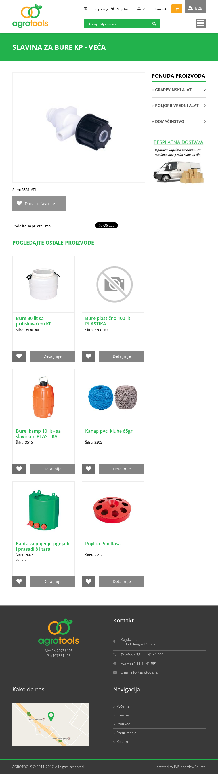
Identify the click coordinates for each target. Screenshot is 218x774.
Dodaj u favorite (40, 203)
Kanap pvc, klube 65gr (109, 431)
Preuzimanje (124, 732)
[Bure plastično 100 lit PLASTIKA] (113, 284)
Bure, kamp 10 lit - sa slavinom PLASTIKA (38, 433)
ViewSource (196, 766)
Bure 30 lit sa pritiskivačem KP (34, 321)
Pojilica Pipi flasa (103, 543)
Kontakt (120, 741)
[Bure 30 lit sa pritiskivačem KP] (43, 284)
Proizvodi (122, 724)
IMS (177, 766)
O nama (121, 715)
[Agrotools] (30, 26)
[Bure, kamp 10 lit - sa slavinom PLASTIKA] (43, 397)
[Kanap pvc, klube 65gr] (113, 397)
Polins (21, 560)
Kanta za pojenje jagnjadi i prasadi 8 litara (42, 546)
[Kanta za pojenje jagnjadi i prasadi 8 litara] (43, 510)
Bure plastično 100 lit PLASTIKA (107, 321)
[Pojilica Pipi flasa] (113, 510)
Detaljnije (52, 356)
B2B (198, 8)
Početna (121, 706)
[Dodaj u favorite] (19, 356)
